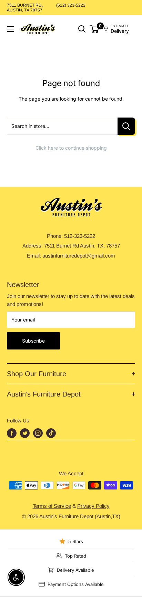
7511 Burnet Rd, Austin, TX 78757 (25, 7)
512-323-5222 (79, 236)
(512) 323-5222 (70, 5)
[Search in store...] (126, 126)
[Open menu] (10, 29)
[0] (94, 29)
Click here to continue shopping (71, 148)
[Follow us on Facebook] (12, 433)
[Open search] (82, 29)
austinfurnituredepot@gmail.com (78, 256)
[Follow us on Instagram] (38, 433)
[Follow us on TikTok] (51, 433)
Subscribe (33, 341)
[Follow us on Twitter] (25, 433)
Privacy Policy (93, 506)
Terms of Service (52, 506)
